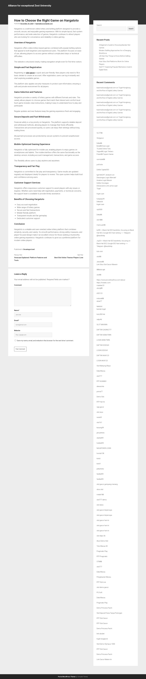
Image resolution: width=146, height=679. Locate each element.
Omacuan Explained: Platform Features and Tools (30, 259)
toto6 (98, 458)
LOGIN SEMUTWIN (103, 340)
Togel (99, 188)
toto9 (98, 464)
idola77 (99, 301)
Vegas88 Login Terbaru (105, 151)
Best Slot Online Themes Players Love (68, 258)
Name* (16, 310)
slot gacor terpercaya (104, 510)
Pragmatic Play (102, 551)
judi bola (100, 164)
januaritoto (100, 433)
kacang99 (100, 428)
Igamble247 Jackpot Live (105, 175)
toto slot (100, 251)
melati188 (100, 494)
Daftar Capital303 (103, 170)
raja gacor (100, 407)
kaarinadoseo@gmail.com (44, 23)
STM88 (99, 561)
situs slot (100, 489)
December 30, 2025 (26, 23)
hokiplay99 (100, 199)
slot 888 (99, 220)
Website (17, 330)
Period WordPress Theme (66, 677)
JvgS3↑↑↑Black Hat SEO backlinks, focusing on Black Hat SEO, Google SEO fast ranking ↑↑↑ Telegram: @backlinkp (113, 243)
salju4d (99, 319)
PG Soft (99, 592)
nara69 (99, 417)
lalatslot (99, 306)
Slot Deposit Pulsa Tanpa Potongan (109, 613)
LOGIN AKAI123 (102, 361)
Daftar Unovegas (103, 183)
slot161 (99, 422)
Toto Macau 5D (102, 546)
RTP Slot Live (101, 582)
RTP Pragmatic (102, 556)
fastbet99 (100, 474)
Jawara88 (100, 262)
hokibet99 (100, 443)
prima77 (100, 391)
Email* (16, 320)
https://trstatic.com (104, 283)
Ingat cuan (100, 194)
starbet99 (100, 438)
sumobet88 (101, 159)
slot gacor (30, 73)
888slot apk (101, 270)
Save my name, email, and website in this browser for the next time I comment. (45, 341)
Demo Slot (100, 397)
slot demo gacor (103, 587)
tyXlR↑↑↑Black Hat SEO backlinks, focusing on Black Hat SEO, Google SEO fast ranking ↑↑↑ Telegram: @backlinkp (115, 233)
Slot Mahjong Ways (104, 366)
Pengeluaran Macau (104, 577)
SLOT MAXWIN (102, 324)
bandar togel (101, 309)
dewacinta (100, 386)
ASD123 (99, 293)
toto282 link (101, 314)
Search (99, 25)
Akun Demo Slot (102, 541)
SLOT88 (99, 133)
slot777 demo (102, 500)
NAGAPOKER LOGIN (104, 448)
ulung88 (99, 288)
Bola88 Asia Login (103, 146)
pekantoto (100, 469)
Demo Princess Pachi (104, 608)
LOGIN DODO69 (102, 350)
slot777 (99, 376)
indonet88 (100, 298)
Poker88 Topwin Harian (105, 154)
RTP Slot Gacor (102, 618)
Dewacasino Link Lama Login (107, 186)
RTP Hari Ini (101, 402)
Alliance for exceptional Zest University (29, 5)
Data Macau (101, 371)
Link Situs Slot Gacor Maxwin (107, 264)
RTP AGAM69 (101, 381)
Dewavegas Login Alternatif (106, 177)
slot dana (100, 505)
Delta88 (99, 143)
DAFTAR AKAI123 (103, 355)
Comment (18, 285)
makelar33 (100, 285)
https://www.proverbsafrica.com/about (111, 280)
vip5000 (99, 209)
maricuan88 (101, 225)
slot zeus (100, 412)
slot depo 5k (101, 536)
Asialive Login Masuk (104, 180)
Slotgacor (100, 138)
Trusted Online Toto (104, 149)
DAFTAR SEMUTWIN (104, 335)
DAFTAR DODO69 (103, 345)
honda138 (100, 453)
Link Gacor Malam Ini (104, 659)
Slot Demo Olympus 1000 (106, 644)
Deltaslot (100, 202)
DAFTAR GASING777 (104, 330)
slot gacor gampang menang (107, 484)
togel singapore (102, 639)
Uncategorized (29, 249)
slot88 (99, 256)
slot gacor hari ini (103, 520)
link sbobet (100, 634)
